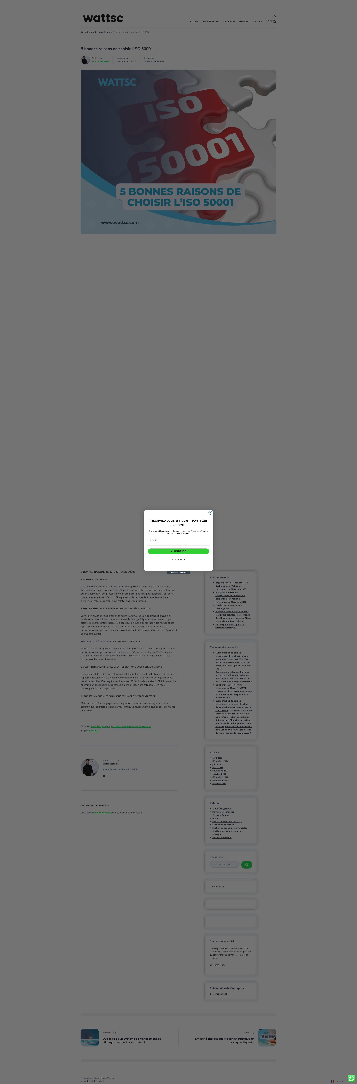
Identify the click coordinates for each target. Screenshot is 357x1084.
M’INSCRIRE (179, 551)
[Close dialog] (210, 512)
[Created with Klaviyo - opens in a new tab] (178, 572)
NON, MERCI (178, 560)
